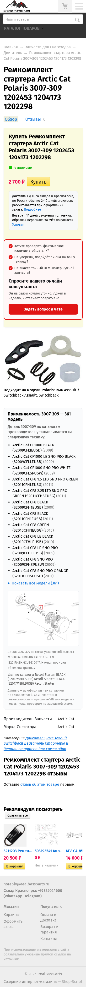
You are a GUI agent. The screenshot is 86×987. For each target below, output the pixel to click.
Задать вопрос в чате (43, 309)
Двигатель (13, 52)
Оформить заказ (13, 924)
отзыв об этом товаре (39, 784)
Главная (11, 47)
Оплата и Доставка (48, 917)
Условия (18, 225)
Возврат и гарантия (49, 929)
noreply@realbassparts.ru (26, 884)
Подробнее (32, 209)
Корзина (11, 914)
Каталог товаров (22, 28)
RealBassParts (50, 974)
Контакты (48, 938)
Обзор (11, 119)
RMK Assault (56, 738)
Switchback (13, 743)
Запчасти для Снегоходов (48, 47)
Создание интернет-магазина (30, 981)
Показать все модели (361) (35, 583)
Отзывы (33, 119)
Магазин (11, 906)
